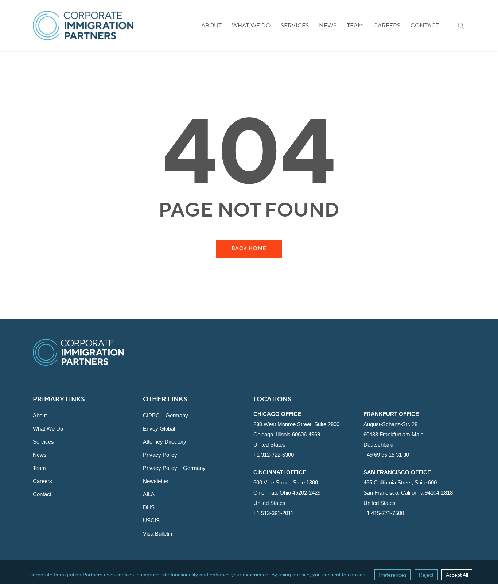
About (40, 415)
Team (39, 468)
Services (43, 442)
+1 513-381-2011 (273, 513)
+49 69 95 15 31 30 (386, 455)
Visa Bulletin (157, 533)
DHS (149, 507)
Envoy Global (159, 428)
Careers (42, 481)
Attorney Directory (164, 442)
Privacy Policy (160, 455)
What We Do (48, 428)
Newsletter (155, 481)
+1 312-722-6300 (273, 455)
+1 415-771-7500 (383, 513)
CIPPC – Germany (165, 415)
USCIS (151, 520)
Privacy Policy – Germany (174, 468)
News (40, 455)
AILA (149, 494)
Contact (42, 494)
